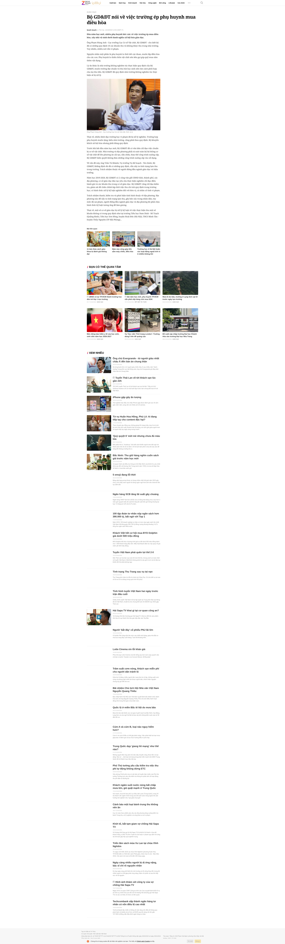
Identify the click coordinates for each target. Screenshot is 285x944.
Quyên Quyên (92, 30)
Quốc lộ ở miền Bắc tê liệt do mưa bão (134, 707)
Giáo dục (92, 12)
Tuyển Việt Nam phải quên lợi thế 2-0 (133, 552)
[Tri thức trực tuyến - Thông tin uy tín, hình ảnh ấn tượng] (91, 3)
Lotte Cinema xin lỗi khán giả (129, 649)
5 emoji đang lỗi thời (124, 475)
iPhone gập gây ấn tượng (127, 397)
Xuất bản (113, 3)
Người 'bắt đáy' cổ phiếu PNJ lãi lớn (133, 630)
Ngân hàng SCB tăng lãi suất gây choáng (136, 494)
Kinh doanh (132, 3)
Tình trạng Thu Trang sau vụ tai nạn (133, 571)
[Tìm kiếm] (202, 3)
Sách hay (122, 3)
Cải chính (181, 3)
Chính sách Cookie (143, 941)
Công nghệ (152, 3)
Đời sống (162, 3)
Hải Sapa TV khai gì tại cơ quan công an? (136, 610)
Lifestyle (172, 3)
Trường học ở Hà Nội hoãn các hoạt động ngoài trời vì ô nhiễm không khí (148, 251)
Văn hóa (142, 3)
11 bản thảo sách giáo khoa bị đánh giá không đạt (97, 251)
